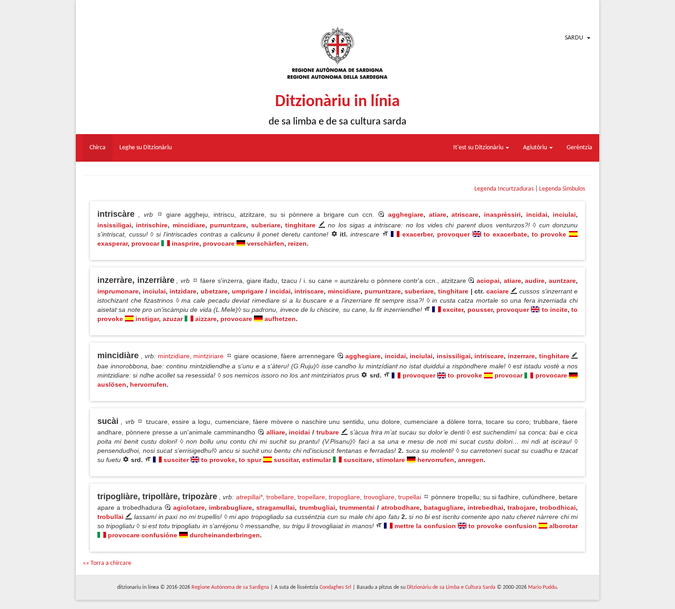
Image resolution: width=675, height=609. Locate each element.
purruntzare (228, 225)
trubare (327, 432)
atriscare (464, 214)
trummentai (357, 507)
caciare (497, 291)
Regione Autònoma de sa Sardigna (230, 587)
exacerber (417, 234)
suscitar (286, 459)
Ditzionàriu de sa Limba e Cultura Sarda (451, 587)
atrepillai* (249, 497)
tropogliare (344, 497)
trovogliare (379, 497)
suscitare (357, 459)
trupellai (409, 497)
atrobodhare (400, 507)
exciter (453, 309)
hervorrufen (148, 384)
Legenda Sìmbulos (562, 189)
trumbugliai (317, 507)
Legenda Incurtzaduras (504, 189)
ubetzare (214, 291)
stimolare (390, 459)
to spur (250, 459)
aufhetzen (280, 318)
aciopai (488, 280)
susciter (176, 459)
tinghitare (300, 225)
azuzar (173, 318)
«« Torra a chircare (107, 563)
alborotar (563, 526)
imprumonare (118, 291)
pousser (480, 309)
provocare (219, 243)
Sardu (574, 37)
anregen (471, 459)
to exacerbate (505, 234)
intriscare (309, 291)
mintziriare (208, 356)
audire (535, 280)
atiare (437, 214)
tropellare (311, 497)
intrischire (152, 225)
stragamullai (275, 507)
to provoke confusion (502, 526)
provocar (145, 243)
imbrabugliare (230, 507)
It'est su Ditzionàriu (479, 147)
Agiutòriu (535, 147)
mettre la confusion (425, 526)
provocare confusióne (142, 535)
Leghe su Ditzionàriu (145, 147)
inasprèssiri (502, 214)
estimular (316, 459)
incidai (536, 214)
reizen (297, 243)
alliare (275, 432)
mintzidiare (174, 356)
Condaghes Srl (335, 587)
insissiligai (114, 225)
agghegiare (405, 214)
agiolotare (189, 507)
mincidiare (189, 225)
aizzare (206, 318)
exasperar (112, 243)
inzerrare (521, 356)
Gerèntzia (579, 147)
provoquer (453, 234)
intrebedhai (485, 507)
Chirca (98, 147)
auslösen (111, 384)
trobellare (280, 497)
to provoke (549, 234)
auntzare (562, 280)
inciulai (564, 214)
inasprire (185, 243)
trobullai (110, 516)
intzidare (183, 291)
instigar (147, 318)
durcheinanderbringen (225, 535)
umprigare (248, 291)
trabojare (521, 507)
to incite (555, 309)
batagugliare (443, 507)
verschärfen (265, 243)
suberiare (266, 225)
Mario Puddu (542, 587)
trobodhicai (558, 507)
